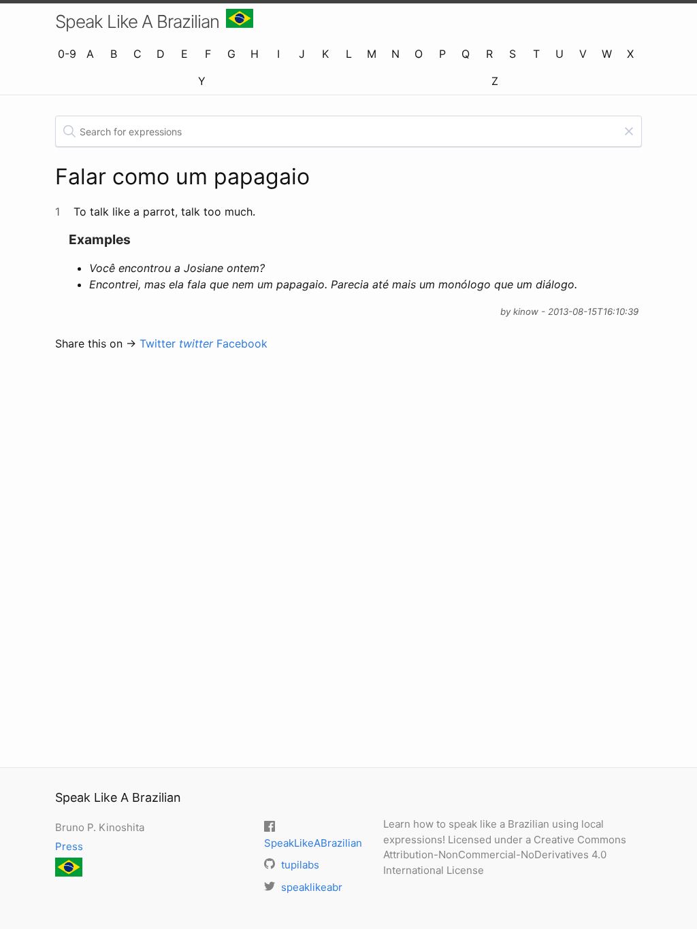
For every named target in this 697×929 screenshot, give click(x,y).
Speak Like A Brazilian (137, 21)
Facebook (242, 343)
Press (69, 846)
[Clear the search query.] (629, 131)
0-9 (67, 54)
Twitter (176, 343)
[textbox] (348, 131)
